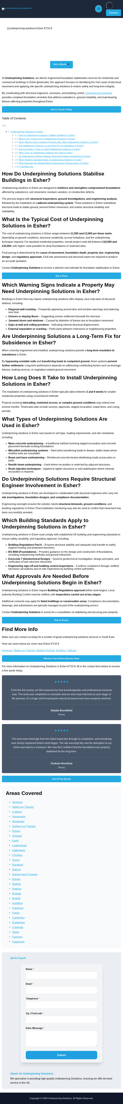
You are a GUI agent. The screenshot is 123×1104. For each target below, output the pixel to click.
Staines (16, 869)
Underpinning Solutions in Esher (27, 131)
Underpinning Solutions (98, 93)
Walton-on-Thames (24, 650)
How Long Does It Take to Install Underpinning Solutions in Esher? (49, 149)
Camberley (18, 917)
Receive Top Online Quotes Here (61, 658)
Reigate (16, 893)
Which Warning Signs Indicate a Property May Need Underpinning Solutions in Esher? (58, 142)
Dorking (16, 888)
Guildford (17, 903)
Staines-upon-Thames (24, 874)
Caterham (17, 908)
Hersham (7, 650)
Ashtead (17, 836)
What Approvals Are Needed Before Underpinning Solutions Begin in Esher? (54, 163)
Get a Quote (59, 64)
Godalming (18, 922)
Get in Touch (61, 620)
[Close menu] (109, 5)
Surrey (16, 860)
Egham (16, 879)
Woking (16, 884)
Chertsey (17, 855)
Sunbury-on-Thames (24, 826)
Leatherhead (19, 845)
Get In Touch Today (61, 109)
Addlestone (18, 850)
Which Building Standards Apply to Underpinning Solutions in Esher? (50, 160)
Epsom (16, 831)
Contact (113, 12)
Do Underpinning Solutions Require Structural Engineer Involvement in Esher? (55, 156)
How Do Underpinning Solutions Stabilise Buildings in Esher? (47, 135)
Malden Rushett (45, 650)
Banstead (17, 864)
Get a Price (61, 276)
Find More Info (26, 167)
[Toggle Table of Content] (4, 126)
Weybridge (18, 821)
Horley (16, 913)
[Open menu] (98, 9)
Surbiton (60, 650)
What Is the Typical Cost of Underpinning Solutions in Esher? (47, 139)
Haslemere (18, 941)
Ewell (15, 840)
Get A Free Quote (61, 779)
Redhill (16, 898)
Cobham (71, 650)
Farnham (17, 937)
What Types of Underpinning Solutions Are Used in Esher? (46, 153)
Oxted (15, 932)
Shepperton (18, 816)
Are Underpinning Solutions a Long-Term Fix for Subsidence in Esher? (51, 146)
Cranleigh (17, 927)
